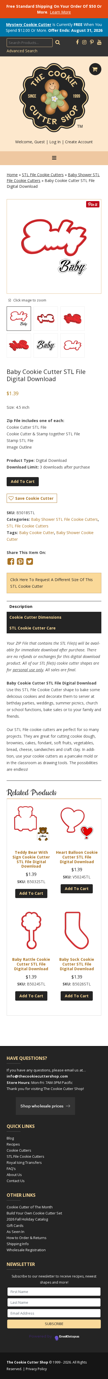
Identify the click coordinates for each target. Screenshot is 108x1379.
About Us (14, 1174)
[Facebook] (77, 42)
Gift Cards (15, 1225)
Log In (55, 141)
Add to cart (23, 481)
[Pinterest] (92, 42)
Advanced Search (22, 50)
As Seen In (15, 1231)
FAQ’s (11, 1168)
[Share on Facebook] (10, 561)
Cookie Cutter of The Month (30, 1206)
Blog (10, 1138)
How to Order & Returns (27, 1237)
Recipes (13, 1144)
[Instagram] (84, 42)
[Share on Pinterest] (20, 561)
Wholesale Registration (26, 1249)
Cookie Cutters (19, 1150)
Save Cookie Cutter (34, 498)
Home (12, 174)
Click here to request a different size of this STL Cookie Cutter (51, 583)
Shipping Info (18, 1243)
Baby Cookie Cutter (36, 532)
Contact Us (16, 1180)
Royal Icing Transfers (24, 1162)
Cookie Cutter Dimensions (35, 617)
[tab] (54, 606)
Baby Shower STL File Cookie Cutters (64, 519)
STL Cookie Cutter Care (32, 628)
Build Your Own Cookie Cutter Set (34, 1213)
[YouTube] (99, 42)
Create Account (79, 141)
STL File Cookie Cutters (43, 174)
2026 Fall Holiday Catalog (27, 1219)
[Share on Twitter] (29, 561)
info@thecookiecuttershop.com (37, 1076)
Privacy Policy (36, 1369)
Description (20, 606)
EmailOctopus (69, 1336)
